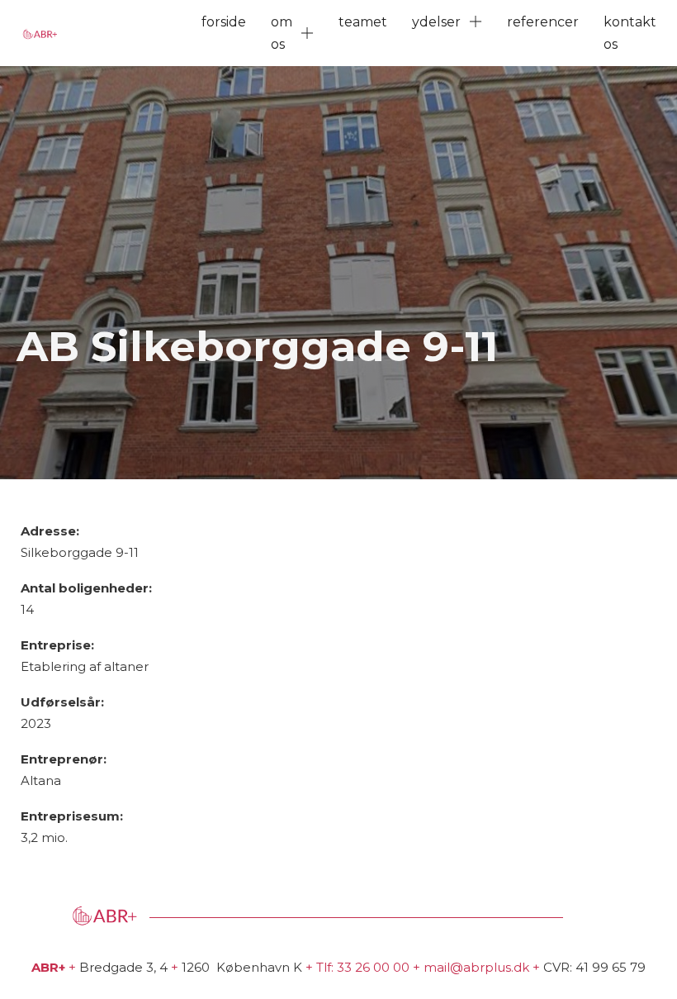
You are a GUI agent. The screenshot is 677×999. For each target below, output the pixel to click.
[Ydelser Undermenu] (475, 21)
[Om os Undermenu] (307, 33)
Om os (281, 33)
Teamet (362, 22)
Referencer (543, 22)
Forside (223, 22)
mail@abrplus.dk (476, 967)
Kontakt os (630, 33)
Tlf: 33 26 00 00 (363, 967)
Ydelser (436, 22)
